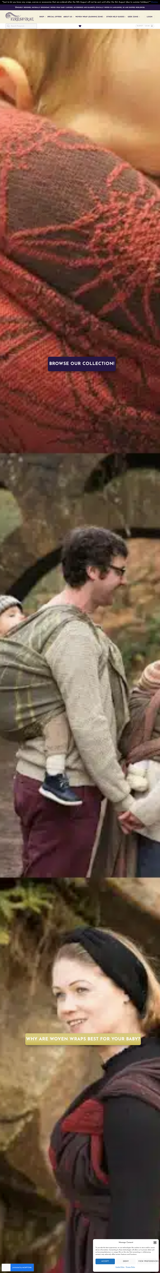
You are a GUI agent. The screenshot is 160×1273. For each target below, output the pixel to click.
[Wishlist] (80, 26)
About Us (67, 17)
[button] (155, 1242)
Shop (41, 17)
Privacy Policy (130, 1267)
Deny (126, 1261)
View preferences (147, 1261)
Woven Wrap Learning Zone (89, 17)
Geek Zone (133, 17)
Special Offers (54, 17)
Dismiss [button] (154, 2)
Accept (105, 1261)
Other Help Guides (115, 17)
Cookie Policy (120, 1267)
